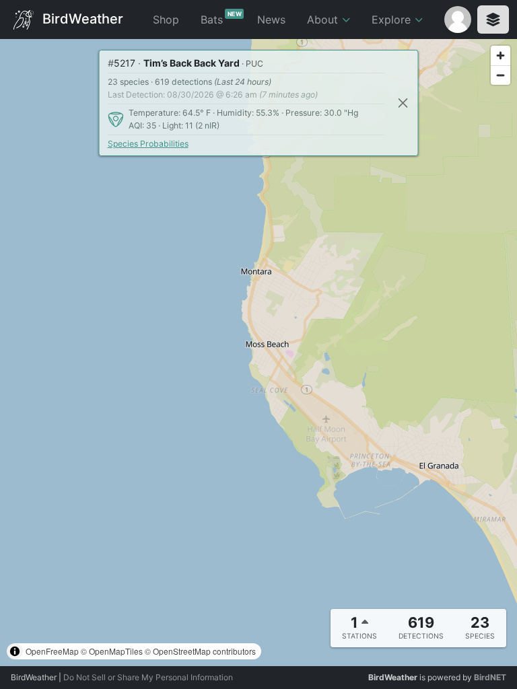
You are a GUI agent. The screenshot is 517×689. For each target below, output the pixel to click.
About (324, 19)
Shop (166, 19)
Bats (221, 18)
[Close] (403, 103)
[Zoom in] (500, 55)
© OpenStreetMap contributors (200, 651)
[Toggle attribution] (15, 651)
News (271, 19)
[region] (258, 352)
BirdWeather (81, 18)
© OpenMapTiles (112, 651)
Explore (393, 19)
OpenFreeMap (52, 651)
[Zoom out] (500, 75)
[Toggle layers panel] (493, 19)
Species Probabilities (148, 144)
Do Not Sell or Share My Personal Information (148, 677)
